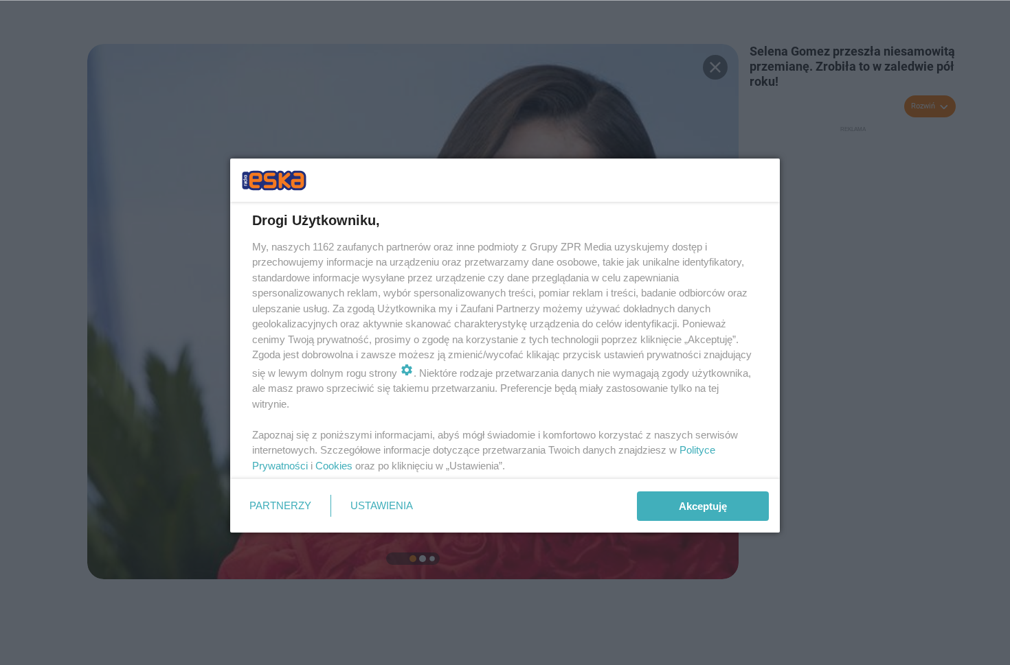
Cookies (333, 465)
